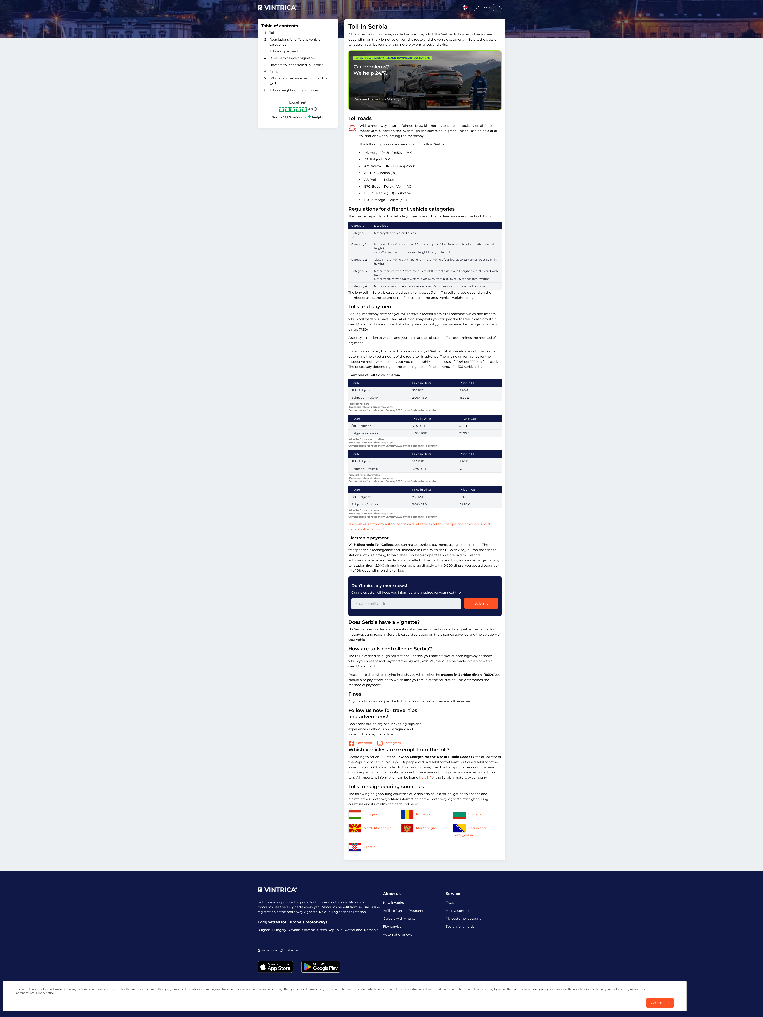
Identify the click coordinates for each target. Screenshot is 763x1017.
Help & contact (458, 911)
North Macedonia (377, 828)
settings (626, 989)
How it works (393, 903)
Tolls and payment (284, 51)
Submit (481, 603)
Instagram (393, 743)
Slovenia (309, 930)
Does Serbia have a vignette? (292, 58)
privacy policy (539, 989)
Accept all (660, 1003)
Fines (273, 71)
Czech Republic (329, 930)
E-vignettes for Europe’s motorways (292, 922)
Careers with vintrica (399, 918)
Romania (423, 814)
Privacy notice (45, 992)
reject (564, 989)
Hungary (371, 814)
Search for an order (461, 926)
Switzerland (353, 930)
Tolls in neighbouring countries (294, 90)
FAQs (450, 903)
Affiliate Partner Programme (405, 911)
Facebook (364, 743)
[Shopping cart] (500, 7)
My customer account (463, 918)
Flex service (392, 926)
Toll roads (276, 33)
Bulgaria (474, 814)
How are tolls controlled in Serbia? (296, 65)
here (423, 777)
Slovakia (294, 930)
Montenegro (426, 828)
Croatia (369, 847)
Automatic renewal (398, 934)
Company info (25, 992)
